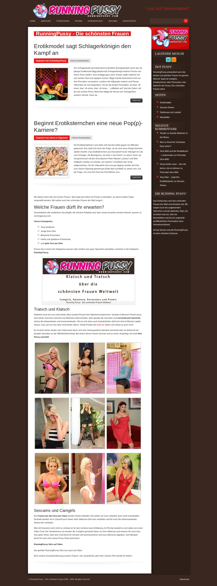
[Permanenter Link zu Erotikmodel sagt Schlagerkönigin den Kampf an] (136, 101)
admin (52, 138)
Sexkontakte (129, 21)
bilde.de (100, 325)
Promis (78, 21)
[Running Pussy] (75, 18)
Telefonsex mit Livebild (170, 112)
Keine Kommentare (80, 61)
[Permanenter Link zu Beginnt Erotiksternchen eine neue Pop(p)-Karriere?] (136, 178)
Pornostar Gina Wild (169, 172)
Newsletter (165, 117)
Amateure (46, 21)
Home (32, 21)
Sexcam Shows (167, 107)
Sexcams (112, 21)
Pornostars (62, 21)
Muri (162, 142)
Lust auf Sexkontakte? (167, 8)
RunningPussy (95, 21)
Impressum (184, 579)
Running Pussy (59, 61)
